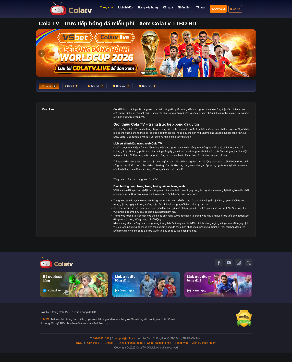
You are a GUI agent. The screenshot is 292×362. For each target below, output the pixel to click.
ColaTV (44, 319)
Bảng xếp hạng (148, 7)
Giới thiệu (93, 342)
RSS (79, 342)
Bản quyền (181, 342)
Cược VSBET (218, 9)
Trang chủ (106, 7)
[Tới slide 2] (147, 73)
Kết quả (168, 7)
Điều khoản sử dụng (131, 342)
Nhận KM (235, 9)
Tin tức (200, 7)
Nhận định (184, 7)
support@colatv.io (125, 338)
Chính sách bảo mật (159, 342)
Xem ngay (127, 290)
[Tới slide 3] (150, 73)
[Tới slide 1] (143, 73)
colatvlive (54, 290)
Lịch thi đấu (125, 7)
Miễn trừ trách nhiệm (203, 342)
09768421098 (101, 338)
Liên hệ (108, 342)
